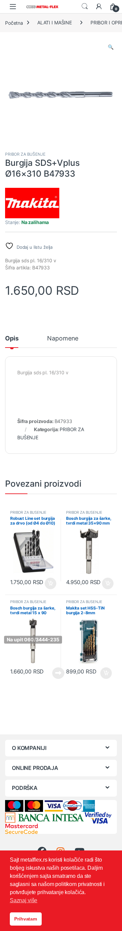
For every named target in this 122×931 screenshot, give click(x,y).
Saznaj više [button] (23, 900)
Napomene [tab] (62, 338)
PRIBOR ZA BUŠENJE (25, 154)
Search (84, 6)
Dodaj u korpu (49, 583)
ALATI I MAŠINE (54, 22)
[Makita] (32, 203)
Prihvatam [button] (25, 919)
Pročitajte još (54, 673)
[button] (111, 47)
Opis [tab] (11, 338)
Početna (14, 22)
